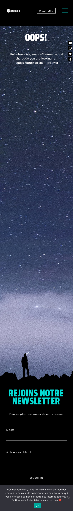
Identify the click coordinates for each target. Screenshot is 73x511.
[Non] (68, 498)
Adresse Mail (18, 452)
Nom (10, 430)
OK (37, 505)
